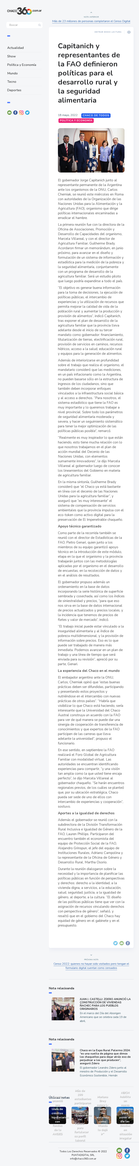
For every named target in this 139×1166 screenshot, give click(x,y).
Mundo (12, 73)
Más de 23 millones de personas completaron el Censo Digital (91, 21)
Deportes (14, 90)
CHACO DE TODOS (96, 115)
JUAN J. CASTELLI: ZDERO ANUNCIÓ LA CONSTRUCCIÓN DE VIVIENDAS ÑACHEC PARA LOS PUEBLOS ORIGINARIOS (105, 1004)
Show (11, 56)
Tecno (11, 81)
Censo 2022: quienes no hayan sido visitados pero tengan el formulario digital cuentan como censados (91, 966)
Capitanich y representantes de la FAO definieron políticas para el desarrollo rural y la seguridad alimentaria (89, 73)
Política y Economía (21, 65)
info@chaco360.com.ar (83, 1158)
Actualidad (15, 48)
